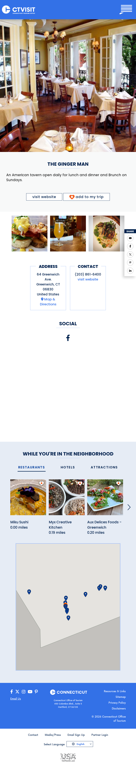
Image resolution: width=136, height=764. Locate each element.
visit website (44, 196)
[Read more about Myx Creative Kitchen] (67, 499)
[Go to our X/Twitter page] (17, 692)
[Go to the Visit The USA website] (68, 757)
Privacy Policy (117, 702)
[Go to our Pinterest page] (36, 692)
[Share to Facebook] (130, 246)
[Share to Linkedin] (130, 271)
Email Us (15, 698)
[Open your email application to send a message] (130, 238)
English (80, 744)
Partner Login (99, 735)
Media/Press (53, 735)
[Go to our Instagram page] (23, 692)
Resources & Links (115, 691)
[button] (66, 598)
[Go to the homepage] (18, 9)
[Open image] (29, 233)
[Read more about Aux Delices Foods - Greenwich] (105, 499)
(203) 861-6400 (88, 274)
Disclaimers (119, 708)
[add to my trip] (41, 483)
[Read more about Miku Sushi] (28, 499)
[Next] (129, 507)
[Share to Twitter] (130, 254)
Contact (33, 735)
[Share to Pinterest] (130, 262)
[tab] (32, 467)
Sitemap (121, 697)
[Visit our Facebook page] (68, 338)
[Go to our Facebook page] (11, 692)
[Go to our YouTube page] (30, 692)
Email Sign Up (76, 735)
